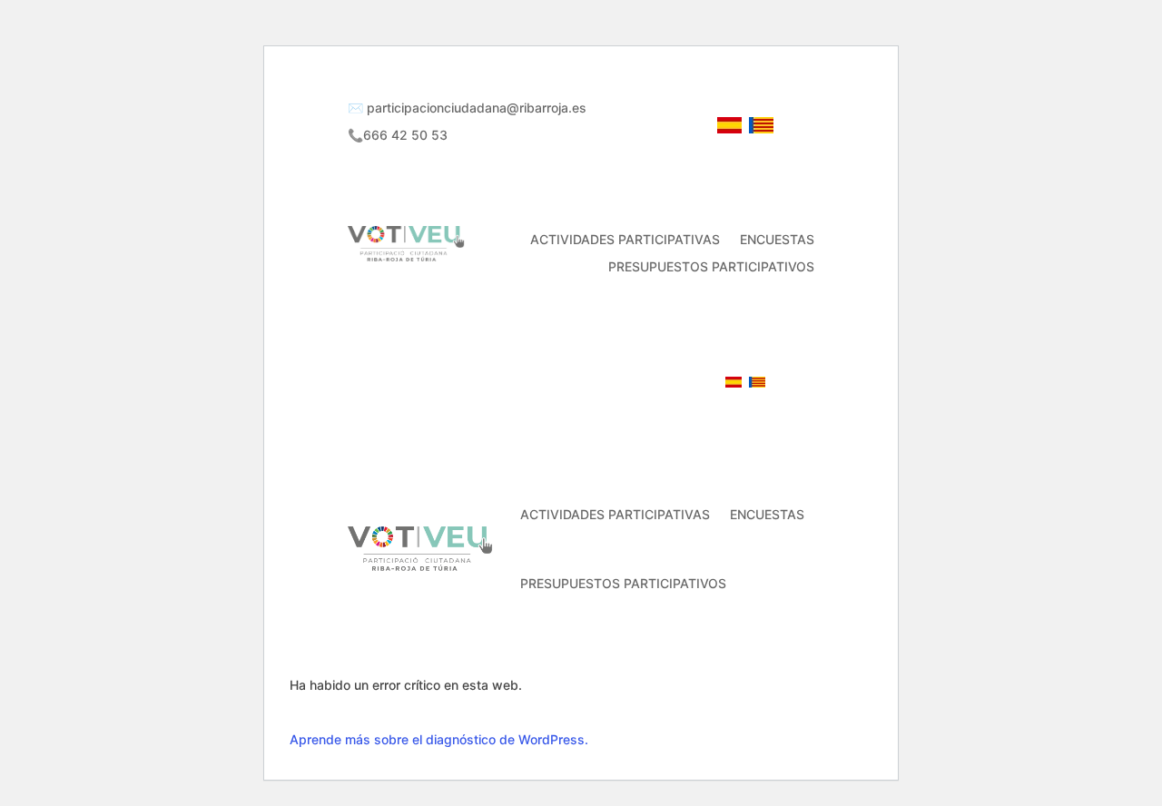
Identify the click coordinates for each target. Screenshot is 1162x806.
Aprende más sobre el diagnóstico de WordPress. (439, 739)
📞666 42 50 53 (398, 136)
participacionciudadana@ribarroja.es (507, 382)
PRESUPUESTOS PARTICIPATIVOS (711, 267)
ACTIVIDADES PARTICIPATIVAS (625, 240)
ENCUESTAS (777, 240)
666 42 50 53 (671, 382)
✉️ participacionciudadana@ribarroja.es (467, 108)
